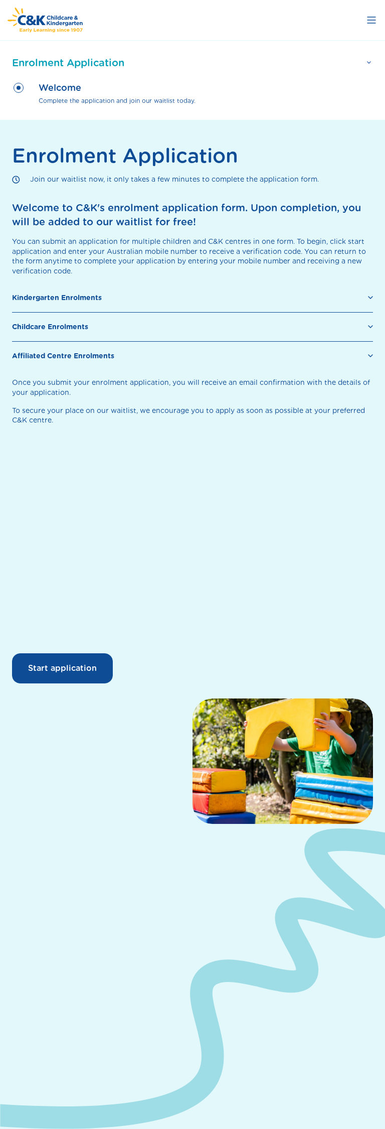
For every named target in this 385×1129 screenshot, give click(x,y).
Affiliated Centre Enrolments (63, 356)
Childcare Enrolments (50, 327)
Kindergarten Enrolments (57, 298)
